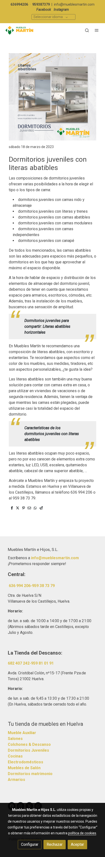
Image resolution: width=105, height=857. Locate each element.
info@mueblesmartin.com (74, 4)
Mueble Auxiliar (22, 732)
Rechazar (55, 844)
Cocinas (15, 756)
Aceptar (77, 844)
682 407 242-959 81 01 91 (31, 663)
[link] (19, 30)
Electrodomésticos (25, 762)
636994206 (19, 4)
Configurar (29, 844)
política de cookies (82, 833)
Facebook (43, 9)
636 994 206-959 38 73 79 (32, 585)
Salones (15, 738)
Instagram (61, 9)
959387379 (41, 4)
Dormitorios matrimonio (30, 773)
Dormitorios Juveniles (28, 750)
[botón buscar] (87, 30)
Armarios (16, 779)
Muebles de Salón (24, 768)
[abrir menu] (96, 30)
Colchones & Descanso (29, 744)
